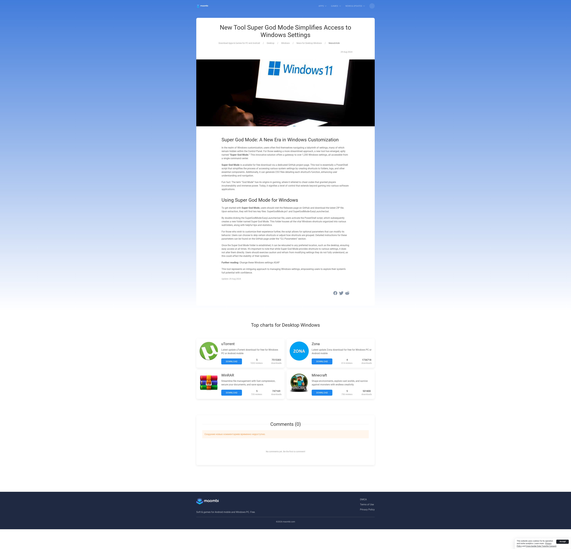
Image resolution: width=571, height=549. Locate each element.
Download (231, 361)
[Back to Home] (202, 6)
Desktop (270, 43)
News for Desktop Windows (309, 43)
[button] (372, 6)
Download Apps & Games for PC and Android (239, 43)
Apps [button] (321, 6)
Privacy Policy (367, 509)
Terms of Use (367, 504)
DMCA (363, 499)
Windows (285, 43)
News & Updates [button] (353, 6)
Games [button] (334, 6)
